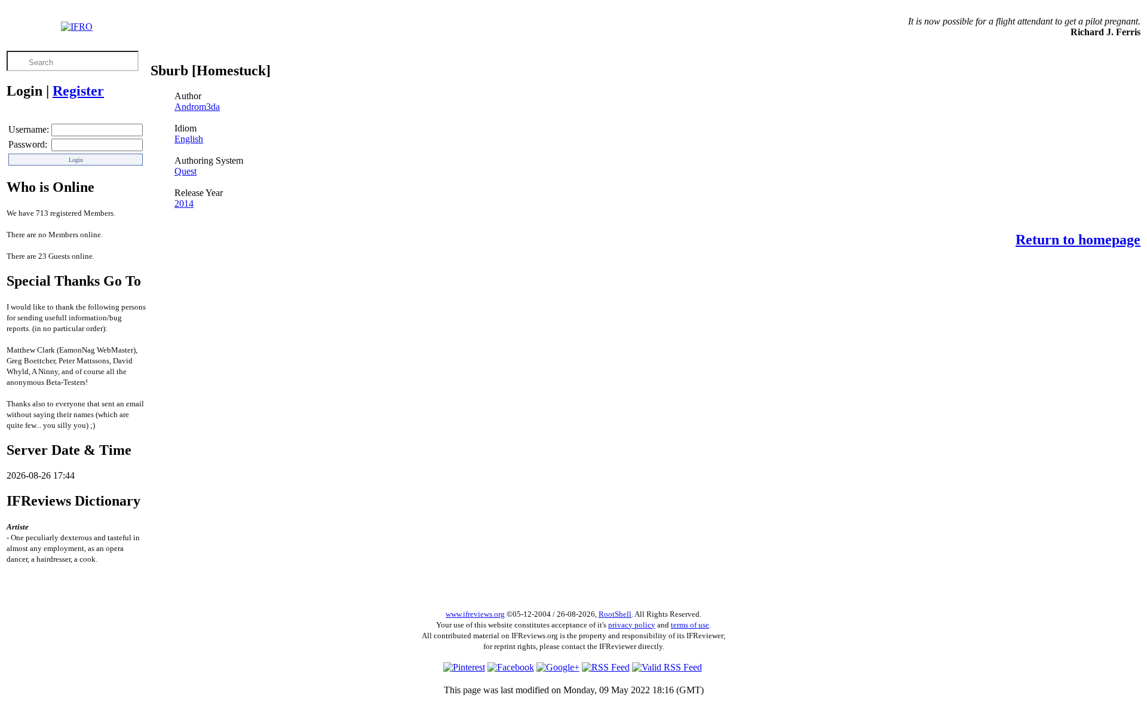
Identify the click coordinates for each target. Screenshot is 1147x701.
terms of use (690, 624)
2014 (184, 203)
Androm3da (197, 107)
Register (78, 91)
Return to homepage (1078, 239)
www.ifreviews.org (475, 614)
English (188, 139)
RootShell (615, 614)
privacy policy (631, 624)
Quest (185, 171)
